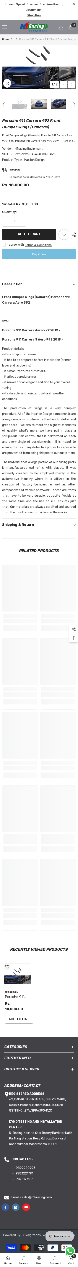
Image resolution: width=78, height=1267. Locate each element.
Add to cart (29, 234)
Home (5, 39)
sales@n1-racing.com (37, 1197)
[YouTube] (26, 1207)
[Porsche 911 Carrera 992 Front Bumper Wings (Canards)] (17, 976)
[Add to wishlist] (63, 234)
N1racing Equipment (29, 149)
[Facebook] (5, 1207)
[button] (63, 84)
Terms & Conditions (38, 244)
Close (74, 4)
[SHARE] (72, 235)
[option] (39, 67)
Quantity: (9, 212)
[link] (20, 621)
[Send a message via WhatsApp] (70, 1251)
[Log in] (60, 27)
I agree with (16, 244)
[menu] (4, 27)
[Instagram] (16, 1207)
